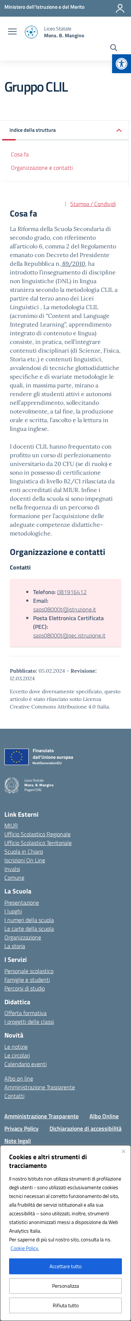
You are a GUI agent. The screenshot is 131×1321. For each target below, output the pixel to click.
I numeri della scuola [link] (29, 920)
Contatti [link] (14, 1095)
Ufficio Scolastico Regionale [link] (37, 834)
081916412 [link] (72, 592)
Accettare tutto (65, 1266)
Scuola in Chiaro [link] (23, 851)
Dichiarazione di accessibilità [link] (85, 1128)
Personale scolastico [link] (28, 971)
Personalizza (65, 1286)
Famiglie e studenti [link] (27, 979)
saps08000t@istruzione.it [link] (64, 609)
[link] (121, 63)
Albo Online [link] (104, 1116)
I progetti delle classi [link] (29, 1021)
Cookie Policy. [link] (25, 1248)
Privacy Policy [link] (21, 1128)
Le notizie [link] (16, 1046)
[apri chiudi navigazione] (12, 32)
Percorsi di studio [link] (24, 988)
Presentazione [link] (21, 902)
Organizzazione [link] (22, 937)
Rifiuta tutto (66, 1305)
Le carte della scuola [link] (29, 928)
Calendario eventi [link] (25, 1064)
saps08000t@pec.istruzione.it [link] (69, 635)
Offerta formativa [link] (25, 1013)
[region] (65, 1233)
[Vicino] (123, 1151)
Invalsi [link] (12, 868)
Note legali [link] (17, 1140)
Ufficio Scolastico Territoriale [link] (38, 842)
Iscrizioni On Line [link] (24, 860)
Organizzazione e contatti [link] (42, 167)
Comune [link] (14, 877)
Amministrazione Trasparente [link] (39, 1087)
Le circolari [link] (17, 1055)
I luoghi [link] (13, 911)
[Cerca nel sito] (113, 48)
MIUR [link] (11, 825)
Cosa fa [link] (20, 154)
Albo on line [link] (18, 1078)
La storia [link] (14, 946)
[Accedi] (120, 8)
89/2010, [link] (74, 263)
